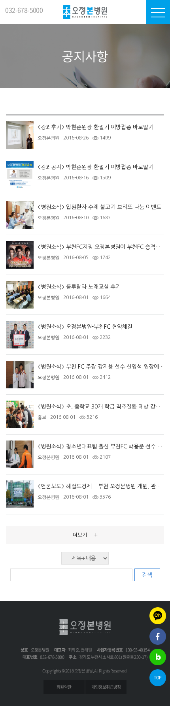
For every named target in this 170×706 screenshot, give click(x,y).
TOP (157, 677)
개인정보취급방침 (106, 687)
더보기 (85, 535)
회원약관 (64, 687)
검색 (147, 575)
